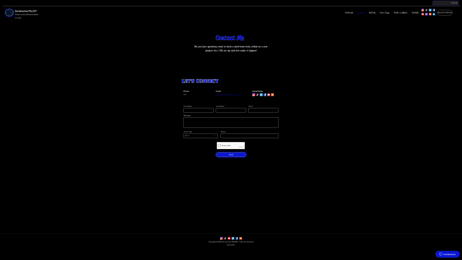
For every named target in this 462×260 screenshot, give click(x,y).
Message (187, 115)
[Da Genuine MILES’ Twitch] (426, 14)
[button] (400, 12)
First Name (188, 106)
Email (251, 106)
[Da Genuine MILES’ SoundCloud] (430, 14)
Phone (223, 132)
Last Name (220, 106)
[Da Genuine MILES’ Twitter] (430, 10)
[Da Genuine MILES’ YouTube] (422, 14)
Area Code (188, 132)
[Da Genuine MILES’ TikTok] (426, 10)
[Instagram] (422, 10)
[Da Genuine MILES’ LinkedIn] (434, 14)
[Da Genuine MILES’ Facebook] (434, 10)
